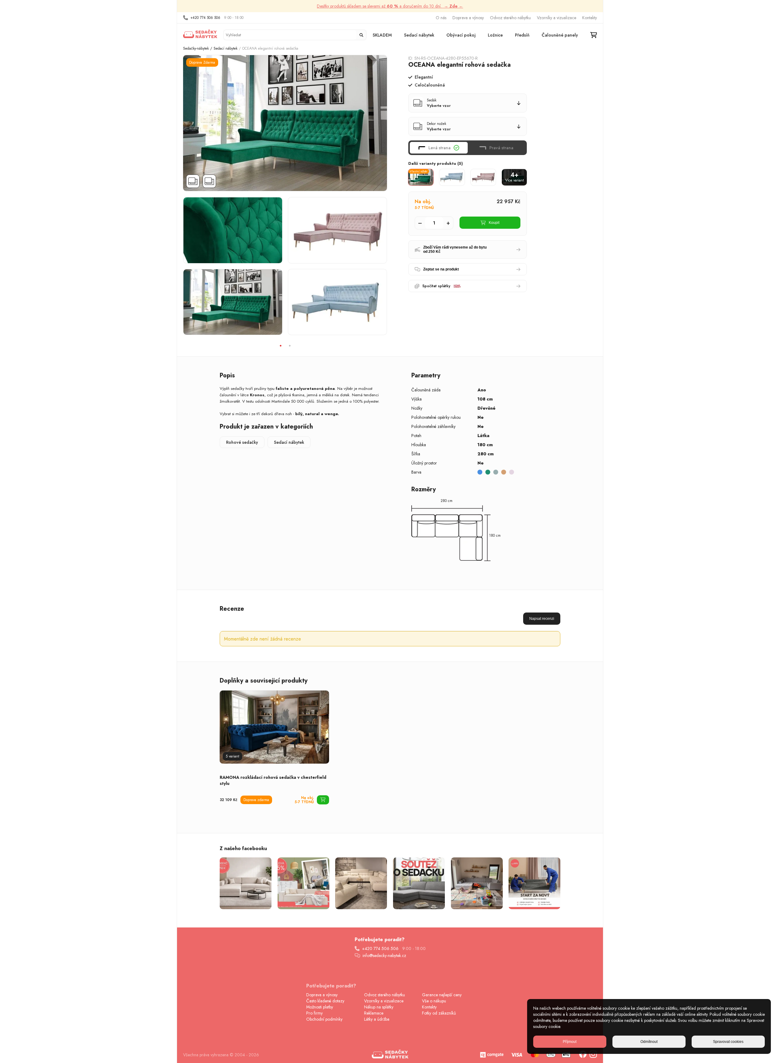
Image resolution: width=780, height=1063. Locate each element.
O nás (441, 18)
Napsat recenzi (541, 618)
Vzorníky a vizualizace (556, 18)
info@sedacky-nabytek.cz (384, 955)
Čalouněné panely (560, 35)
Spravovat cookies (728, 1042)
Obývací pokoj (461, 35)
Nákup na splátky (378, 1007)
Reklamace (373, 1013)
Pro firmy (314, 1013)
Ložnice (495, 35)
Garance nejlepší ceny (442, 995)
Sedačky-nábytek (196, 48)
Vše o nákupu (434, 1001)
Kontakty (589, 18)
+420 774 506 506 (205, 17)
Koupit (494, 223)
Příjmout (569, 1042)
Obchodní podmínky (324, 1019)
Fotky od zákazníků (439, 1013)
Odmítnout (649, 1042)
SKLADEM (382, 35)
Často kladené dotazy (325, 1001)
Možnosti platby (319, 1007)
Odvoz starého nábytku (510, 18)
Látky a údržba (376, 1019)
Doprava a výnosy (468, 18)
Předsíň (522, 35)
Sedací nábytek (419, 35)
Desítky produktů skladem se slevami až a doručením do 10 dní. (390, 6)
